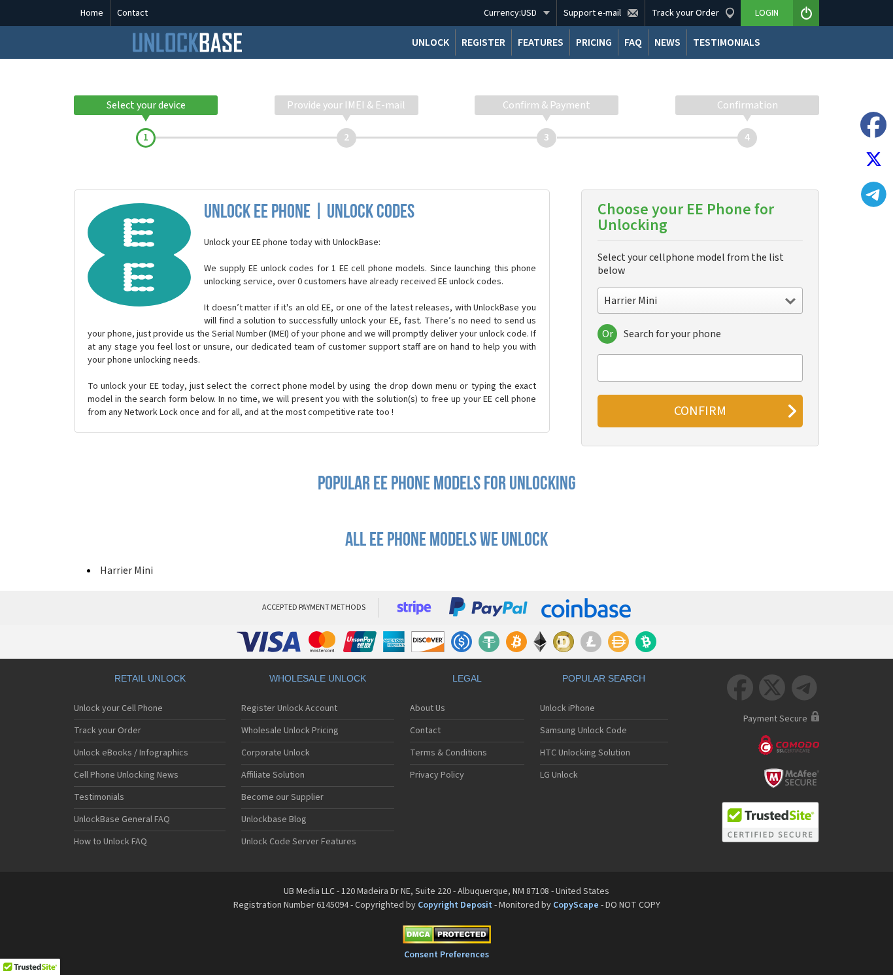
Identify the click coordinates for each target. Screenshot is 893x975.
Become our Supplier (282, 797)
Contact (132, 13)
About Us (427, 708)
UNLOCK (430, 42)
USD (510, 13)
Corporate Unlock (275, 752)
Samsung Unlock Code (583, 730)
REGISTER (483, 42)
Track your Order (107, 730)
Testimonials (99, 797)
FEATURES (541, 42)
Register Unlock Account (289, 708)
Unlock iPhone (567, 708)
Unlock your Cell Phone (118, 708)
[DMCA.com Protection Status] (446, 936)
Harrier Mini (126, 570)
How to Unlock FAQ (110, 841)
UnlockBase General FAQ (122, 819)
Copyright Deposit (455, 905)
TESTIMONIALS (726, 42)
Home (91, 13)
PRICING (594, 42)
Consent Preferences (446, 954)
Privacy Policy (437, 775)
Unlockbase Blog (274, 819)
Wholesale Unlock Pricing (290, 730)
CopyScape (576, 905)
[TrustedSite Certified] (770, 822)
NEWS (667, 42)
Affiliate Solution (273, 775)
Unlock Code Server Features (298, 841)
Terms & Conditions (448, 752)
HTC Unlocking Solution (585, 752)
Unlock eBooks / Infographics (131, 752)
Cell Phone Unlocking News (126, 775)
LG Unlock (559, 775)
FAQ (633, 42)
